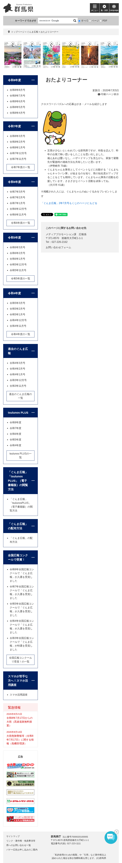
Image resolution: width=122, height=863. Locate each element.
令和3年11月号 (18, 386)
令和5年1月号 (17, 314)
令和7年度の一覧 (20, 167)
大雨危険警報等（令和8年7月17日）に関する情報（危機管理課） (20, 740)
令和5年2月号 (17, 308)
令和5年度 (14, 237)
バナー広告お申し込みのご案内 (21, 849)
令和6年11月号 (18, 214)
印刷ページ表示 (110, 94)
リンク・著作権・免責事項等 (20, 840)
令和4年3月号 (17, 363)
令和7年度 (14, 126)
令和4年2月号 (17, 368)
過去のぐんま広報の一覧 (20, 396)
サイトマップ (13, 836)
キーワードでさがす (25, 20)
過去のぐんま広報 (18, 351)
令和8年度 (14, 80)
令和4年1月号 (17, 374)
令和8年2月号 (17, 141)
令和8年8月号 (17, 90)
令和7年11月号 (18, 159)
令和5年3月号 (17, 303)
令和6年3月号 (17, 247)
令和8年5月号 (17, 107)
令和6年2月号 (17, 253)
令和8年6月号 (17, 101)
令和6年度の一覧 (20, 223)
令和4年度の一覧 (20, 334)
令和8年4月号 (17, 112)
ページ (95, 20)
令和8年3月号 (17, 136)
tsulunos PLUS (18, 412)
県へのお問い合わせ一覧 (18, 845)
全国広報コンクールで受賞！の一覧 (20, 659)
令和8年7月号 (17, 95)
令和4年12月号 (18, 320)
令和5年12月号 (18, 264)
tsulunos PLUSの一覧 (21, 455)
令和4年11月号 (18, 326)
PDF (104, 20)
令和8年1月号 (17, 147)
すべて (84, 20)
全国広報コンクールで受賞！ (18, 557)
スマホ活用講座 (18, 694)
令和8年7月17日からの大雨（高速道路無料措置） (20, 722)
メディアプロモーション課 (61, 234)
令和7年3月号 (17, 191)
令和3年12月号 (18, 380)
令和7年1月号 (17, 203)
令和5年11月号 (18, 270)
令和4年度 (14, 293)
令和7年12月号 (18, 153)
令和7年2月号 (17, 197)
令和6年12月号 (18, 209)
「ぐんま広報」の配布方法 (18, 526)
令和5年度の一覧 (20, 278)
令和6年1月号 (17, 258)
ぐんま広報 (32, 32)
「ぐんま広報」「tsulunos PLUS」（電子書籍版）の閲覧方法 (18, 481)
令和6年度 (14, 182)
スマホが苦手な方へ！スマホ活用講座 (18, 680)
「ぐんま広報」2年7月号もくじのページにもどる (69, 203)
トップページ (17, 32)
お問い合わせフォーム (58, 247)
